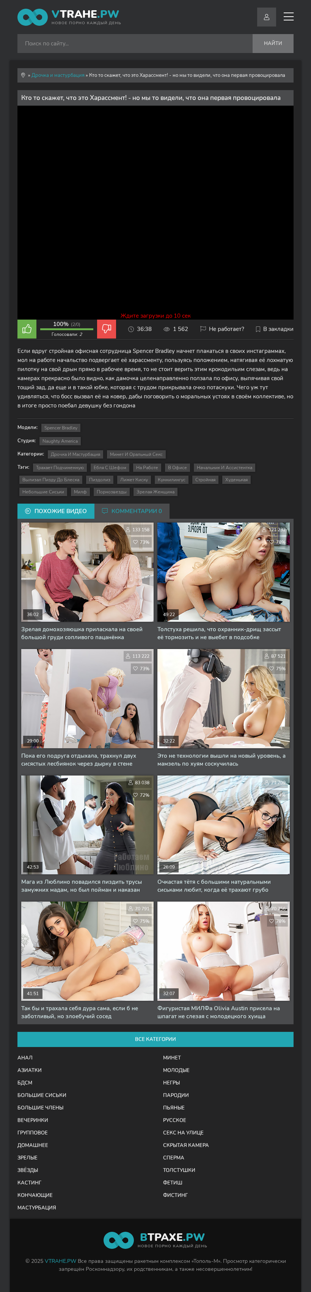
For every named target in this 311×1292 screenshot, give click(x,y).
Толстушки (179, 1170)
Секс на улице (183, 1133)
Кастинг (29, 1183)
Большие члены (40, 1108)
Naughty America (60, 441)
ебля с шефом (110, 468)
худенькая (236, 480)
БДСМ (24, 1083)
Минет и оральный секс (136, 454)
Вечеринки (32, 1120)
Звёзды (27, 1170)
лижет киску (134, 480)
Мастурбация (36, 1208)
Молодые (176, 1070)
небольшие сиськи (43, 492)
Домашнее (32, 1145)
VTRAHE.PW (60, 1261)
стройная (205, 480)
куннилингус (171, 480)
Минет (172, 1058)
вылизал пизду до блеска (50, 480)
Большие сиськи (41, 1095)
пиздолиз (99, 480)
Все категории (155, 1039)
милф (80, 492)
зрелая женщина (155, 492)
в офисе (177, 468)
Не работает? (226, 329)
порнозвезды (112, 492)
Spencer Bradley (60, 428)
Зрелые (27, 1158)
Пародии (176, 1095)
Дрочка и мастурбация (75, 454)
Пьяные (174, 1108)
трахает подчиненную (60, 468)
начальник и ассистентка (224, 468)
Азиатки (29, 1070)
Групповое (32, 1133)
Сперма (173, 1158)
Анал (25, 1058)
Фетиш (172, 1183)
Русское (174, 1120)
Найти (273, 43)
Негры (171, 1083)
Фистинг (175, 1195)
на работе (147, 468)
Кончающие (35, 1195)
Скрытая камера (186, 1145)
